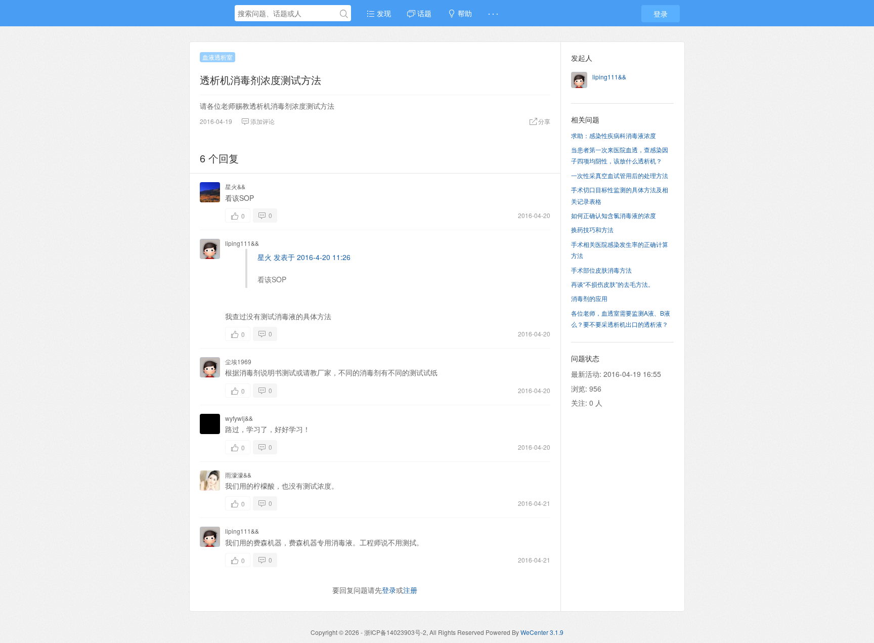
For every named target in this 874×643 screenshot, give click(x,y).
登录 (660, 14)
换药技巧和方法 (592, 229)
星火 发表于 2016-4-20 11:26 (304, 257)
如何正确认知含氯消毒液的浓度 (613, 215)
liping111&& (242, 243)
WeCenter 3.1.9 (541, 632)
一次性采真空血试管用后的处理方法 (619, 175)
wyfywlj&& (239, 418)
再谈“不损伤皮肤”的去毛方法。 (612, 284)
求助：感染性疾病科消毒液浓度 (613, 135)
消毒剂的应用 (589, 298)
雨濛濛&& (238, 474)
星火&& (235, 186)
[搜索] (343, 13)
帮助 (464, 13)
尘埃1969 (238, 361)
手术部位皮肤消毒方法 (601, 270)
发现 (383, 13)
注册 (410, 590)
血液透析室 (217, 57)
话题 (423, 13)
